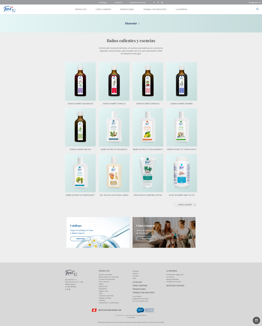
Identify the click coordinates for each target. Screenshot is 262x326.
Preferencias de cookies (156, 322)
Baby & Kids (103, 286)
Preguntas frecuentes (141, 299)
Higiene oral (103, 291)
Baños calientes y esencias (109, 277)
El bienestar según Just (175, 274)
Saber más (80, 239)
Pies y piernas (104, 282)
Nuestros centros (137, 2)
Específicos (103, 289)
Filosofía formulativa (173, 282)
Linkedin (162, 2)
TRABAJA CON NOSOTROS (143, 292)
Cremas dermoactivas (107, 279)
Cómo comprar (103, 9)
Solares (135, 273)
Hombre (136, 276)
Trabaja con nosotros (155, 9)
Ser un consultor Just (140, 301)
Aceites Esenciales (105, 274)
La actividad (137, 296)
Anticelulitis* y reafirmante (109, 303)
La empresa (181, 9)
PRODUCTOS (104, 271)
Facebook (154, 2)
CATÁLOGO (137, 282)
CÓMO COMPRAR (140, 285)
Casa (134, 278)
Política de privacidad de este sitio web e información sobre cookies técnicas (122, 322)
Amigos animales (105, 298)
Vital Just (136, 271)
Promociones (127, 9)
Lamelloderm (184, 204)
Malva (101, 284)
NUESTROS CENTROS (175, 285)
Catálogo (103, 2)
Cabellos (102, 300)
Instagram (158, 2)
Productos (80, 9)
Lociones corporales (106, 296)
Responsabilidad (172, 279)
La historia (170, 277)
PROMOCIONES (139, 289)
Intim (101, 293)
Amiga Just (253, 2)
